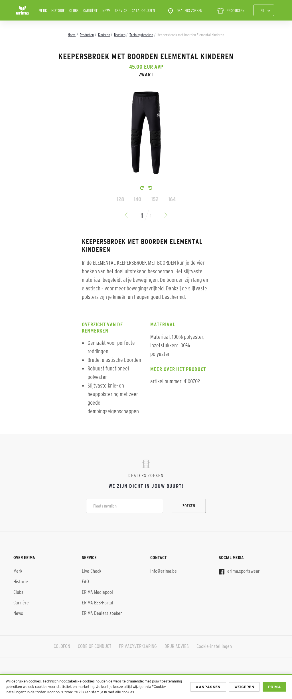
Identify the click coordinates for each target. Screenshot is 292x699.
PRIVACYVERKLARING (138, 646)
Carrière (90, 10)
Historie (58, 10)
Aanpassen (208, 687)
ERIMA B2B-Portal (97, 603)
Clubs (73, 10)
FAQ (85, 581)
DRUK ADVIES (177, 646)
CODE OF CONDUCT (94, 646)
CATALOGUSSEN (143, 10)
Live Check (91, 571)
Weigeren (244, 687)
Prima (274, 687)
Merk (43, 10)
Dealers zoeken (189, 10)
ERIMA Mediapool (97, 592)
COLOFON (62, 646)
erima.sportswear (243, 571)
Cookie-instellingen (214, 646)
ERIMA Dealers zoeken (102, 613)
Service (121, 10)
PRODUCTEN (235, 10)
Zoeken (188, 506)
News (106, 10)
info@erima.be (163, 571)
